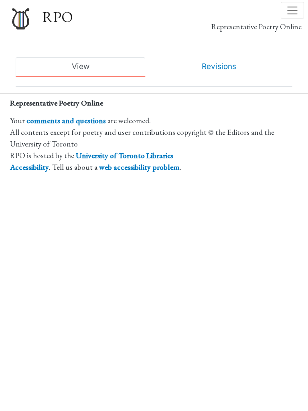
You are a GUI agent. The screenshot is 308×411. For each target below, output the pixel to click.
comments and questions (66, 121)
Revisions (219, 66)
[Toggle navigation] (292, 10)
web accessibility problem (139, 167)
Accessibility (29, 167)
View (80, 66)
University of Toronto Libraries (124, 156)
